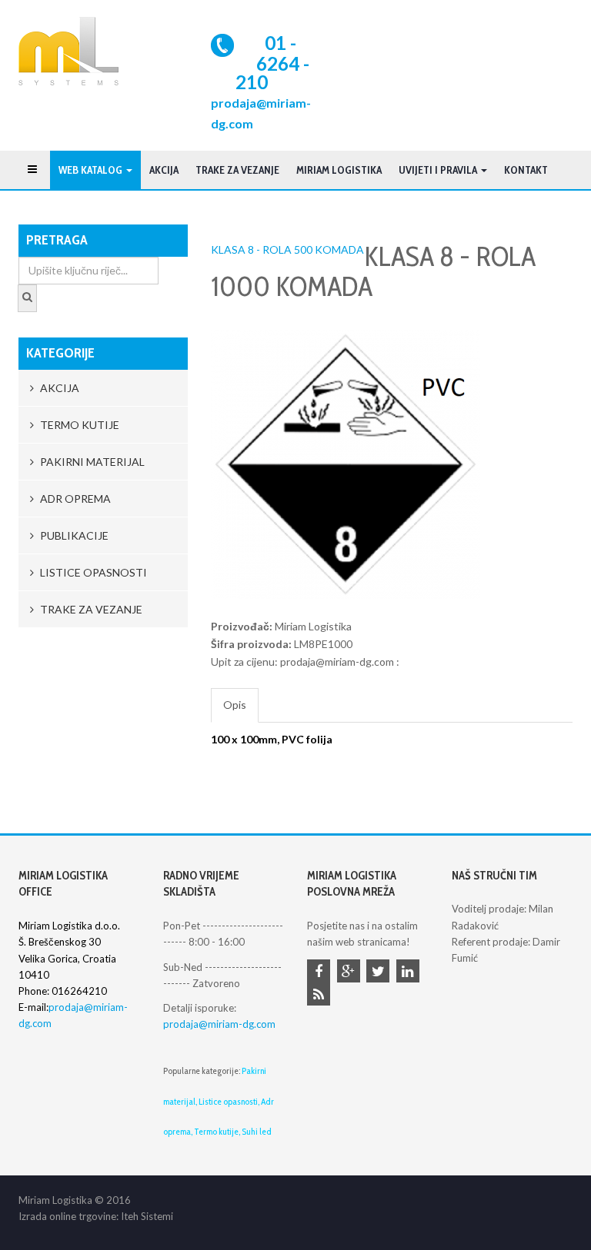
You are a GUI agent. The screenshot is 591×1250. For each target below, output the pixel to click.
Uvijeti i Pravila (439, 170)
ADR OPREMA (74, 498)
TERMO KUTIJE (78, 424)
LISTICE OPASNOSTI (92, 572)
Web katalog (91, 170)
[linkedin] (410, 972)
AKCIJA (58, 387)
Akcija (164, 170)
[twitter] (380, 972)
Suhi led (257, 1131)
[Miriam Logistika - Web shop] (68, 51)
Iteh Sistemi (147, 1216)
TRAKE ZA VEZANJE (237, 170)
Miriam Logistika (339, 170)
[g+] (351, 972)
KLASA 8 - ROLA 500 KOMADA (287, 249)
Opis (234, 704)
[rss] (321, 995)
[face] (321, 972)
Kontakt (526, 170)
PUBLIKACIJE (73, 535)
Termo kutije (216, 1131)
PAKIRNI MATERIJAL (91, 461)
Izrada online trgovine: (68, 1216)
